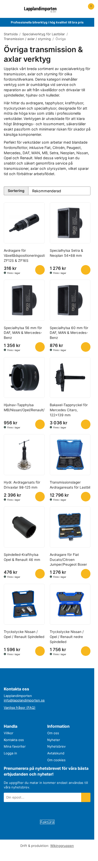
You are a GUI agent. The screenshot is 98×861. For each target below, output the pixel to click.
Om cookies (56, 760)
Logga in (10, 753)
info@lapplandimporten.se (24, 700)
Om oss (53, 733)
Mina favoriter (15, 746)
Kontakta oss (14, 740)
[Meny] (7, 9)
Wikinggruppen (62, 846)
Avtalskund (55, 753)
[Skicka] (85, 797)
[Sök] (17, 9)
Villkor (8, 733)
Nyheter (53, 740)
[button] (40, 270)
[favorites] (77, 9)
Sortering (16, 190)
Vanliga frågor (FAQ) (19, 708)
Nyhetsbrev (56, 746)
